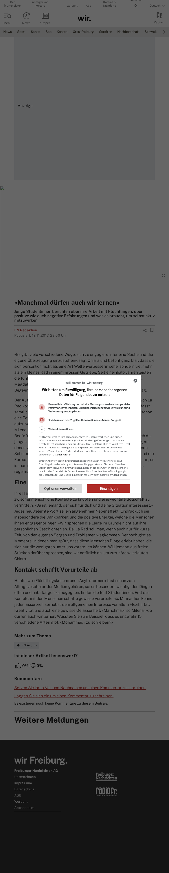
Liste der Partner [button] (62, 454)
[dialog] (84, 436)
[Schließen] (135, 380)
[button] (84, 429)
